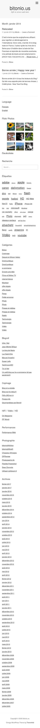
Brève (11, 62)
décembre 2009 (8, 655)
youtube (22, 235)
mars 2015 (6, 502)
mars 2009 (6, 688)
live (3, 208)
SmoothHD (18, 225)
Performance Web (9, 432)
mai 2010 (5, 637)
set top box (21, 220)
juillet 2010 (6, 629)
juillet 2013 (6, 542)
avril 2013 (5, 553)
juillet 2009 (6, 673)
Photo (9, 216)
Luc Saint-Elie (7, 354)
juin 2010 (5, 633)
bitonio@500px (8, 445)
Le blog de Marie (8, 350)
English (5, 110)
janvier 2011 (6, 608)
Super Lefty (6, 361)
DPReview (6, 456)
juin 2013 (5, 546)
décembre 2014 (8, 509)
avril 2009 (5, 684)
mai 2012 (5, 571)
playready (18, 216)
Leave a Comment (28, 32)
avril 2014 (5, 524)
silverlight (7, 225)
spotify (10, 230)
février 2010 (6, 648)
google (5, 198)
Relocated (7, 29)
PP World (5, 419)
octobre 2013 (7, 535)
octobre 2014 (7, 513)
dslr (9, 193)
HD (22, 198)
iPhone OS (28, 204)
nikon (16, 212)
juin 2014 (5, 520)
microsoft (15, 207)
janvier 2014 (6, 528)
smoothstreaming (30, 225)
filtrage (15, 194)
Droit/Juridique (7, 261)
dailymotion (18, 187)
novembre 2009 (8, 659)
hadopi (14, 198)
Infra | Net (5, 343)
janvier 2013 (6, 557)
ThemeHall (30, 722)
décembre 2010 (8, 611)
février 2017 (6, 484)
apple (21, 182)
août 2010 (6, 626)
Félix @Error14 (8, 395)
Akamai (13, 183)
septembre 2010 (8, 622)
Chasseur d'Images (9, 453)
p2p (3, 216)
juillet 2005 (6, 706)
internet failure (7, 279)
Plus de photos (7, 153)
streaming (19, 229)
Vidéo (6, 235)
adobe (5, 182)
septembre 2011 (8, 593)
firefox (20, 194)
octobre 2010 (7, 619)
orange (30, 211)
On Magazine (7, 415)
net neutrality (7, 211)
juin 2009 (5, 677)
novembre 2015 (8, 495)
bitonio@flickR (7, 449)
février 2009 (6, 691)
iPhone (19, 203)
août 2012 (6, 568)
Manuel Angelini (8, 357)
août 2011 (6, 597)
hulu (11, 203)
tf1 (27, 230)
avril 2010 (5, 640)
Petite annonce (7, 297)
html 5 (4, 203)
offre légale (23, 212)
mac (7, 208)
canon (5, 187)
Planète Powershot (9, 463)
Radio (4, 315)
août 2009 (6, 670)
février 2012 (6, 578)
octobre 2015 (7, 498)
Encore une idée (8, 271)
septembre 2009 (8, 666)
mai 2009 (5, 680)
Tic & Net (5, 368)
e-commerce (6, 268)
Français (5, 107)
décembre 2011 (8, 586)
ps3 (24, 216)
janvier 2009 (6, 695)
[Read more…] (32, 56)
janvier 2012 (6, 582)
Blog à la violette (8, 388)
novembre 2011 (8, 589)
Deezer (29, 188)
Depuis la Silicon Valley (11, 257)
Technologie (6, 319)
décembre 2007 (8, 702)
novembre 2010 (8, 615)
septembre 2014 (8, 517)
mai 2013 (5, 549)
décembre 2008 (8, 699)
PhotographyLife (8, 460)
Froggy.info (6, 399)
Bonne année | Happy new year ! (19, 70)
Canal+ (29, 183)
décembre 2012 (8, 560)
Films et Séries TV (9, 275)
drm (4, 193)
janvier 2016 (6, 491)
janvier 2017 (6, 487)
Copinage (5, 253)
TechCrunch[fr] (7, 365)
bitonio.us (20, 7)
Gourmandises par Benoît (11, 402)
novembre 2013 (8, 531)
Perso (4, 293)
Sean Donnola (7, 467)
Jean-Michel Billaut (9, 346)
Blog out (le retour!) (9, 391)
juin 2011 (5, 600)
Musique (24, 208)
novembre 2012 (8, 564)
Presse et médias (8, 308)
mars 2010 (6, 644)
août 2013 (6, 538)
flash (27, 193)
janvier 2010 (6, 651)
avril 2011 (5, 604)
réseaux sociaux (9, 220)
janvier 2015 (6, 506)
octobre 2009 (7, 662)
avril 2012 (5, 575)
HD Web (30, 198)
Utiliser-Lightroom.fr (9, 471)
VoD (13, 235)
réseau (30, 216)
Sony (4, 229)
